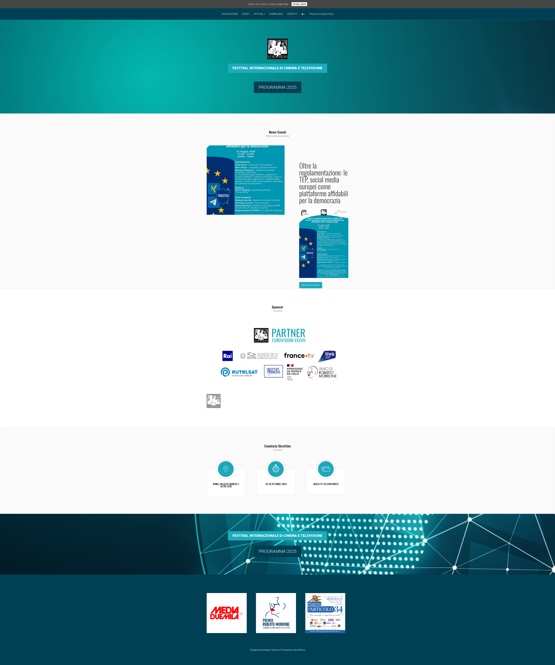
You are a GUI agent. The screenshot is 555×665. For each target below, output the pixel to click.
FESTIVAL (259, 14)
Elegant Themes (271, 650)
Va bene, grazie (299, 4)
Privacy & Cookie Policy (321, 14)
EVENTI (246, 14)
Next (358, 209)
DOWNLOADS (276, 14)
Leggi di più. (283, 4)
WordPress (299, 650)
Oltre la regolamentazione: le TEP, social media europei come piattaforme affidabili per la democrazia (323, 182)
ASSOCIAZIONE (230, 14)
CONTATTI (292, 14)
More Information (311, 285)
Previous (196, 209)
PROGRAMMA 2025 (278, 87)
